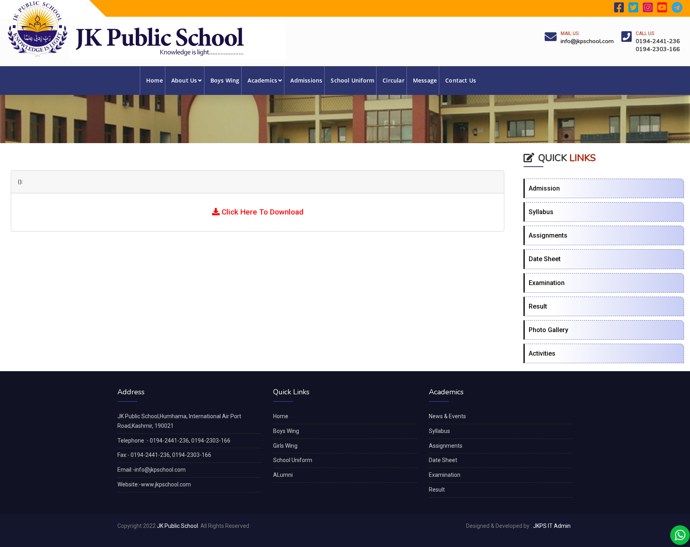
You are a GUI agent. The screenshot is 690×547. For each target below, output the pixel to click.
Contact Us (460, 80)
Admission (544, 188)
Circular (393, 80)
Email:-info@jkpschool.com (151, 469)
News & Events (447, 416)
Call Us (645, 33)
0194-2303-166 (658, 49)
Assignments (548, 235)
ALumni (283, 475)
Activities (542, 353)
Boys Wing (225, 80)
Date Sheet (545, 259)
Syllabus (541, 212)
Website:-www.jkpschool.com (154, 484)
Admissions (306, 80)
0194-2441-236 (658, 41)
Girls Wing (285, 446)
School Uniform (352, 80)
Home (154, 80)
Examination (547, 283)
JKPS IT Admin (552, 526)
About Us (184, 80)
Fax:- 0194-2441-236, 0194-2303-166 (164, 455)
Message (425, 80)
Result (538, 306)
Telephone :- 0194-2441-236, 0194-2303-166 (173, 440)
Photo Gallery (548, 330)
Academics (262, 80)
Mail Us (570, 33)
